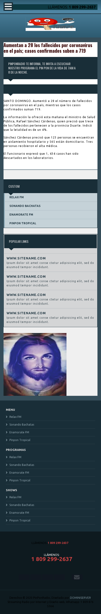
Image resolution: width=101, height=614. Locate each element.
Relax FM (16, 197)
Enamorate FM (21, 214)
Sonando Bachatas (24, 205)
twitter (35, 577)
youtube (59, 577)
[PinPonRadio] (51, 29)
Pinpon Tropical (22, 223)
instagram (47, 577)
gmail (77, 577)
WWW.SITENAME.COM (26, 258)
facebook (24, 577)
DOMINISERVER (80, 597)
